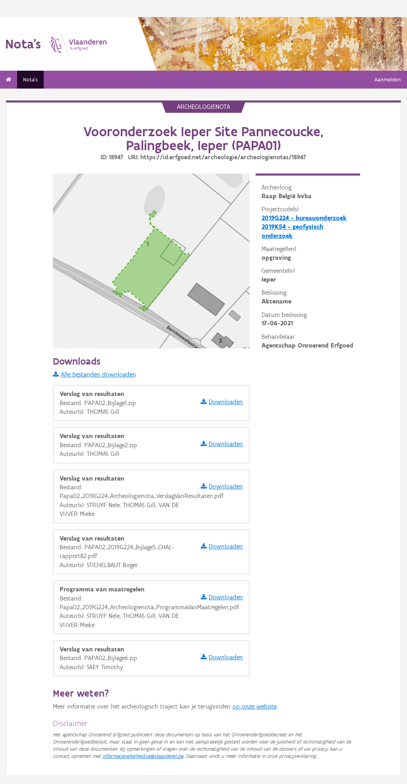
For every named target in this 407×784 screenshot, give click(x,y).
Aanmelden (387, 79)
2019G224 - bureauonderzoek (304, 218)
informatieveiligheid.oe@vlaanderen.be (143, 756)
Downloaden (226, 402)
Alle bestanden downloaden (98, 374)
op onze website (255, 706)
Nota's (30, 79)
